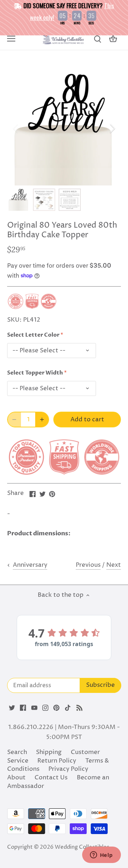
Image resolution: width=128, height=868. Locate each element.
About (16, 777)
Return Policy (56, 761)
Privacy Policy (68, 769)
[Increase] (42, 419)
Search (17, 752)
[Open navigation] (11, 38)
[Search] (97, 39)
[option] (64, 128)
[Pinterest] (56, 708)
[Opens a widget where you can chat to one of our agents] (101, 855)
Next (113, 565)
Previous (88, 565)
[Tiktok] (68, 708)
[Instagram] (45, 708)
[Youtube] (34, 708)
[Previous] (16, 128)
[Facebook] (23, 708)
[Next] (112, 128)
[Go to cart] (113, 39)
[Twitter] (12, 708)
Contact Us (51, 777)
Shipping (49, 752)
